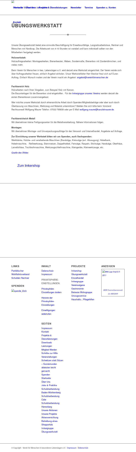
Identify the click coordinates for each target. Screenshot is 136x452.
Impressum (46, 274)
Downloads (46, 342)
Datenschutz (47, 270)
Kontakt (45, 331)
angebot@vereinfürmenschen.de (92, 77)
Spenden (45, 374)
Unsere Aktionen (49, 410)
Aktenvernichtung (49, 417)
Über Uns (45, 381)
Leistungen (46, 345)
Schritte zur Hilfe (49, 353)
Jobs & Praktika (49, 385)
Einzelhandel (77, 277)
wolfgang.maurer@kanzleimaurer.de (97, 109)
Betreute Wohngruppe (81, 292)
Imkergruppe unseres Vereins (86, 93)
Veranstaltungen (49, 356)
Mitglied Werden (49, 349)
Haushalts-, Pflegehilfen (82, 299)
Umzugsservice (78, 295)
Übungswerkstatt (49, 431)
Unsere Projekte (49, 413)
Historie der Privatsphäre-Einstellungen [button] (47, 301)
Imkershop (76, 270)
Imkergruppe (47, 428)
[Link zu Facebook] (122, 447)
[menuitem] (17, 7)
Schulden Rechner (20, 277)
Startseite (46, 378)
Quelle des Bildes (19, 152)
